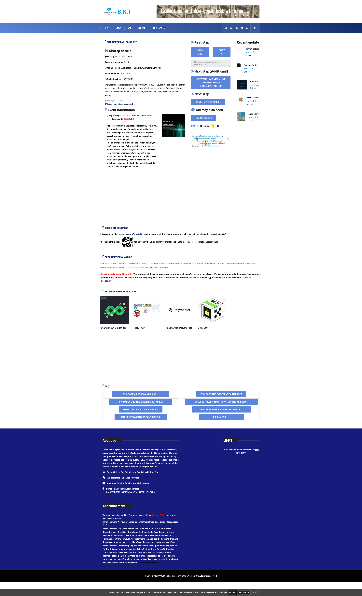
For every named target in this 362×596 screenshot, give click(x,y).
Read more (244, 592)
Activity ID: (110, 101)
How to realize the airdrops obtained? (140, 401)
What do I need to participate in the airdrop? (221, 401)
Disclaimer (221, 417)
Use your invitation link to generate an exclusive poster (211, 82)
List (106, 28)
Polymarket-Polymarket (178, 327)
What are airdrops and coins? (141, 394)
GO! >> (248, 56)
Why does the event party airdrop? (221, 394)
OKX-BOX (203, 327)
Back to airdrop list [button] (208, 102)
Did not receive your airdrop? (140, 409)
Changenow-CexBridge (113, 327)
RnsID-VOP (139, 327)
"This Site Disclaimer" (148, 563)
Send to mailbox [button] (204, 118)
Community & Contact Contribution (141, 417)
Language (157, 28)
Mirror (142, 28)
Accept (232, 592)
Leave (254, 592)
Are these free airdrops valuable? (221, 409)
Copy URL (222, 52)
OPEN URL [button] (200, 52)
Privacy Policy (158, 515)
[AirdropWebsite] (133, 234)
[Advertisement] (181, 199)
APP (130, 28)
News (118, 28)
